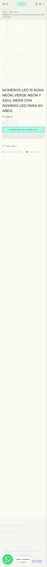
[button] (23, 136)
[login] (35, 4)
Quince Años (13, 12)
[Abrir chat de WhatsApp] (8, 559)
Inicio (4, 12)
